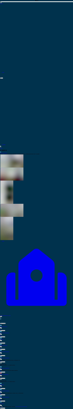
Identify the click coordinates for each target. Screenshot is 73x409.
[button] (1, 3)
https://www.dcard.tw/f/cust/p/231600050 (21, 406)
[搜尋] (1, 2)
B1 (0, 335)
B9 (0, 393)
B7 (0, 370)
